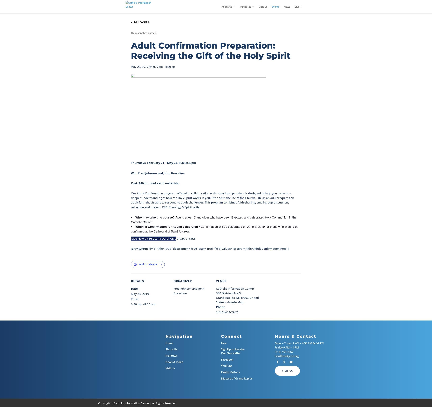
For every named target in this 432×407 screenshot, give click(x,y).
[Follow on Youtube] (291, 362)
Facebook (227, 359)
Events (275, 7)
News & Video (174, 362)
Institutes (245, 7)
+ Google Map (234, 302)
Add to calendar (148, 264)
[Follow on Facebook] (277, 362)
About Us (227, 7)
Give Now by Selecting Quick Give (153, 238)
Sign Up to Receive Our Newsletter (233, 351)
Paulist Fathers (230, 372)
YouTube (226, 366)
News (287, 7)
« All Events (140, 22)
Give (296, 7)
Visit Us (263, 7)
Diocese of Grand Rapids (237, 378)
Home (169, 343)
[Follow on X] (284, 362)
